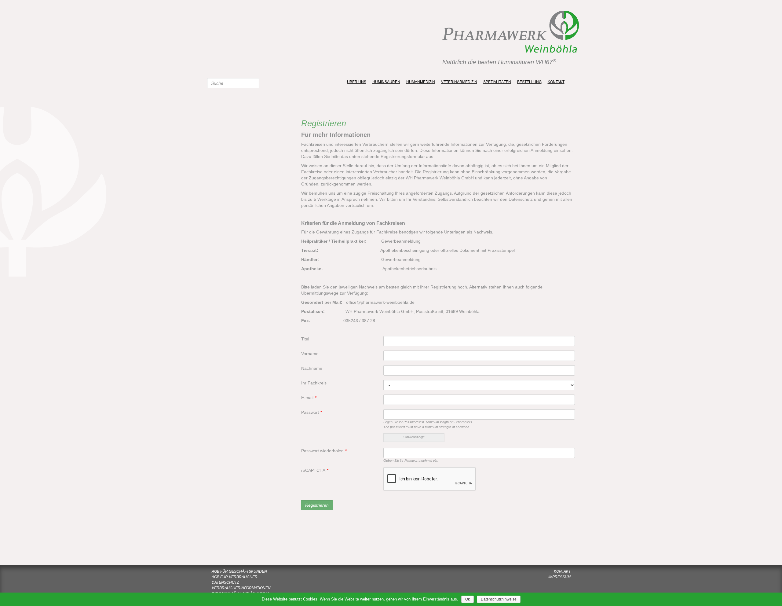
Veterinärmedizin (459, 82)
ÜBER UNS (356, 82)
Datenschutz (225, 582)
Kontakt (556, 82)
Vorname (310, 353)
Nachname (311, 368)
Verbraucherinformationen (241, 588)
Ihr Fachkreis (314, 382)
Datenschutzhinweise (499, 599)
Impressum (559, 577)
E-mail (308, 397)
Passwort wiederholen (324, 450)
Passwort (311, 412)
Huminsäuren (386, 82)
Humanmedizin (420, 82)
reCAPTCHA (314, 470)
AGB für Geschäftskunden (239, 571)
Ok (467, 599)
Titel (305, 338)
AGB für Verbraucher (235, 577)
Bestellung (529, 82)
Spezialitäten (497, 82)
